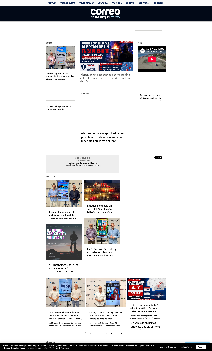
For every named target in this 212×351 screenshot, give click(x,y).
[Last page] (127, 333)
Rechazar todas (186, 347)
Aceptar (201, 347)
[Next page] (121, 333)
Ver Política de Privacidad (59, 348)
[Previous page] (90, 333)
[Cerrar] (209, 347)
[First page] (85, 333)
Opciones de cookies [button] (168, 347)
